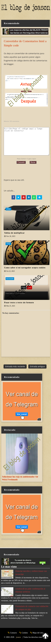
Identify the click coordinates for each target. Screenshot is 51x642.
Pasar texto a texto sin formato (19, 303)
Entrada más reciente (15, 366)
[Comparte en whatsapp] (34, 197)
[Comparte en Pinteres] (23, 197)
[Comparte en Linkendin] (29, 197)
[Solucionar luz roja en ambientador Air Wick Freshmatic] (21, 454)
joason (18, 637)
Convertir (21, 162)
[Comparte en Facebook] (13, 197)
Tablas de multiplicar (14, 233)
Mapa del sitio (37, 633)
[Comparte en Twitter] (18, 197)
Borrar (33, 162)
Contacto (13, 633)
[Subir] (45, 636)
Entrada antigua (37, 366)
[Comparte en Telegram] (39, 197)
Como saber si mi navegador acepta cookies (24, 268)
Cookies (24, 633)
